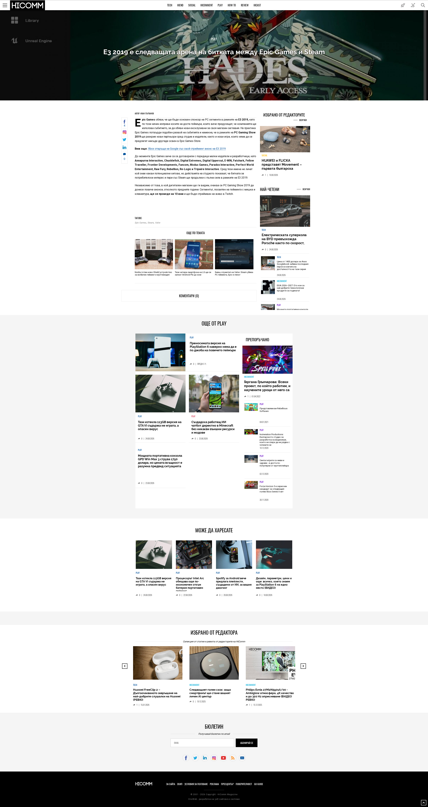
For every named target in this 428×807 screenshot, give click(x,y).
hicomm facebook (186, 757)
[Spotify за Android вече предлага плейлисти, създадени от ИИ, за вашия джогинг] (234, 554)
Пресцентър (227, 784)
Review (245, 5)
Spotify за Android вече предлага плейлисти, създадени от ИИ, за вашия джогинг (234, 583)
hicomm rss (232, 757)
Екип (179, 784)
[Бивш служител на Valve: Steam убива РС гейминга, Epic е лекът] (234, 254)
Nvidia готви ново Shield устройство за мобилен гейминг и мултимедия (153, 273)
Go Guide (258, 784)
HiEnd (180, 5)
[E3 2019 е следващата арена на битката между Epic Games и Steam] (124, 133)
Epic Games (140, 222)
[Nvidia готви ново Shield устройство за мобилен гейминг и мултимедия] (154, 254)
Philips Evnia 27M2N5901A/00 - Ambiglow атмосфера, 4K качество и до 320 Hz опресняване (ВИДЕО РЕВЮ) (269, 694)
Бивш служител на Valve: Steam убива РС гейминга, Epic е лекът (234, 273)
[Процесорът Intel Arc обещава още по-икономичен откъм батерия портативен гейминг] (194, 554)
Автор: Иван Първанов (144, 113)
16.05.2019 (214, 65)
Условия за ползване (196, 784)
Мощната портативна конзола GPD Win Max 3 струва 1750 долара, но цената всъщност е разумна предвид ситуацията (160, 461)
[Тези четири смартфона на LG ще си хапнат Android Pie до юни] (194, 254)
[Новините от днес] (403, 5)
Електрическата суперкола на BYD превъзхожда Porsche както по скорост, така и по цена (284, 243)
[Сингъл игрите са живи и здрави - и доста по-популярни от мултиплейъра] (251, 459)
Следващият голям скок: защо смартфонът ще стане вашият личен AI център (209, 693)
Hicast (257, 5)
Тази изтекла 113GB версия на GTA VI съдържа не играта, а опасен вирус (159, 425)
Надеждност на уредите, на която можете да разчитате (285, 164)
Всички (303, 120)
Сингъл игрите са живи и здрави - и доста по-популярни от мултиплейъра (274, 463)
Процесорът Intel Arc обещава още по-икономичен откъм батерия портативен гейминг (190, 585)
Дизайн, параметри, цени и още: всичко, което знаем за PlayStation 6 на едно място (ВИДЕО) (274, 583)
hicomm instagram (214, 757)
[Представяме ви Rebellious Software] (251, 407)
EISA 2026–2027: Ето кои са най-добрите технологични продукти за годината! (290, 290)
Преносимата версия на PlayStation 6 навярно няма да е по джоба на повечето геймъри (213, 346)
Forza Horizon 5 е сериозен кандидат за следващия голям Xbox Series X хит (273, 489)
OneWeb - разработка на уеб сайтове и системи (214, 799)
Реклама (214, 784)
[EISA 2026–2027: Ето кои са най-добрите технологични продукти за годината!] (268, 289)
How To (232, 5)
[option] (285, 267)
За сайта (170, 784)
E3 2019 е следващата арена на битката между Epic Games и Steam (214, 52)
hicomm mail (242, 757)
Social (191, 5)
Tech (169, 5)
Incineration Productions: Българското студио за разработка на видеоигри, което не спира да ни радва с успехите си (275, 439)
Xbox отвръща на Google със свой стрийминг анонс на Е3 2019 (187, 148)
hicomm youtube (223, 757)
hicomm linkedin (204, 757)
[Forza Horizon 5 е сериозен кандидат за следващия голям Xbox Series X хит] (251, 485)
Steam (150, 222)
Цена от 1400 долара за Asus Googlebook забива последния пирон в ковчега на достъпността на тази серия (292, 267)
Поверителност (244, 784)
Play (220, 5)
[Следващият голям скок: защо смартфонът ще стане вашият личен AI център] (216, 664)
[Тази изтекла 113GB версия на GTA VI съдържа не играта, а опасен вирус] (160, 393)
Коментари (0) (189, 296)
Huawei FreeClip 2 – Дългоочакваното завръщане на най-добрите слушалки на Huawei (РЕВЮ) (155, 694)
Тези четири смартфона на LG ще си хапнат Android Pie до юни (193, 273)
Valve (157, 222)
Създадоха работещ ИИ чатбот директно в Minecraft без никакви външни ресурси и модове (213, 427)
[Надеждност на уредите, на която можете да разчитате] (285, 140)
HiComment (206, 5)
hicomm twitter (195, 757)
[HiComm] (27, 5)
